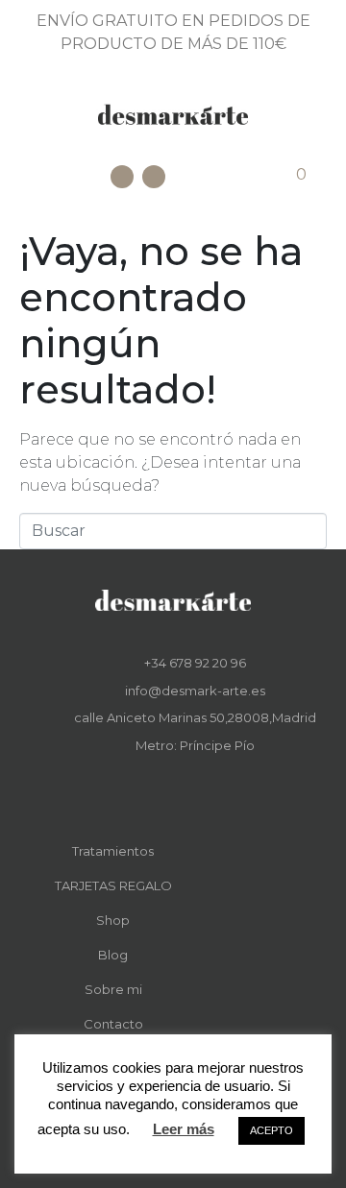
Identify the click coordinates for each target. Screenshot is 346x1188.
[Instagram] (153, 176)
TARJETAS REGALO (113, 885)
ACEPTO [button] (271, 1130)
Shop (113, 920)
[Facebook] (122, 176)
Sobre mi (113, 989)
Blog (113, 954)
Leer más (183, 1129)
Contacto (113, 1023)
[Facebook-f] (159, 791)
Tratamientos (113, 851)
